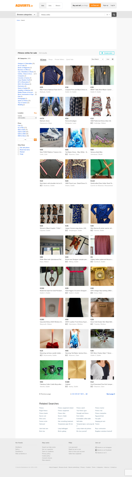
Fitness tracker (99, 408)
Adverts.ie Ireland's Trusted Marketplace (26, 5)
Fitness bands (43, 413)
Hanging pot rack (100, 421)
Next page (110, 394)
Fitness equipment (63, 410)
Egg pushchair (99, 416)
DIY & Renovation (23, 82)
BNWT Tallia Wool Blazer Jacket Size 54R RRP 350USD (109, 89)
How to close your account (77, 451)
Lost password (73, 447)
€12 (92, 382)
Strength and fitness (83, 413)
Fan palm (98, 418)
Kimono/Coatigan (71, 121)
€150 (42, 288)
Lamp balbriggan (63, 428)
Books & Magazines (24, 67)
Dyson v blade (62, 416)
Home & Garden (22, 88)
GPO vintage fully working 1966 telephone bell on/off (108, 290)
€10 (92, 118)
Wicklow (80, 324)
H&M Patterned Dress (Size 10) (101, 121)
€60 (92, 150)
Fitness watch (81, 408)
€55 (41, 150)
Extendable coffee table (84, 418)
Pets (19, 96)
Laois (74, 123)
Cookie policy (46, 456)
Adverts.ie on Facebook (104, 450)
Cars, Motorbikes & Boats (25, 72)
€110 (93, 181)
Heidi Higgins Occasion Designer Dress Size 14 (80, 290)
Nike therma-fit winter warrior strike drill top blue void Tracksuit (111, 228)
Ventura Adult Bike (96, 152)
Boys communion (100, 428)
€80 (41, 257)
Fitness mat (98, 410)
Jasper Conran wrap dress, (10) (75, 228)
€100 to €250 (22, 131)
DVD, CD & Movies (23, 84)
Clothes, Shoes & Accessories (26, 74)
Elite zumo (42, 418)
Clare (77, 154)
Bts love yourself (82, 431)
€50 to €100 (21, 129)
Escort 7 (60, 418)
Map (35, 113)
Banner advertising (74, 467)
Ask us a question (47, 449)
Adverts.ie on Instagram (104, 447)
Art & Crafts (21, 65)
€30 (66, 87)
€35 (92, 87)
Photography (21, 98)
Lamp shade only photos (84, 428)
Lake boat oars (43, 428)
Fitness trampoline (100, 413)
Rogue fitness (43, 410)
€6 (92, 257)
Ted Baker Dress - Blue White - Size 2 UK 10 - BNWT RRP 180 (85, 152)
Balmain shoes (45, 121)
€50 (66, 118)
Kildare (103, 123)
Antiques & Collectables (25, 63)
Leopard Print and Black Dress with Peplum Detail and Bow (84, 89)
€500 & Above (22, 136)
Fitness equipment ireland (65, 408)
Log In (113, 5)
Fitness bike (61, 413)
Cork (45, 154)
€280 (42, 319)
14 (86, 394)
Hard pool (42, 424)
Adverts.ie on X (102, 453)
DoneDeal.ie (19, 451)
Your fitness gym (82, 410)
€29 (66, 288)
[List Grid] (109, 59)
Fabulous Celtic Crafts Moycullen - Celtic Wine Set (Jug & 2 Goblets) (62, 384)
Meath (100, 154)
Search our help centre (49, 447)
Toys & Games (22, 102)
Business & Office (23, 69)
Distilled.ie (18, 447)
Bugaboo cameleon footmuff (103, 431)
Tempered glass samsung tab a (85, 425)
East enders (80, 416)
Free (19, 125)
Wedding (20, 104)
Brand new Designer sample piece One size (79, 259)
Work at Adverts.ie (21, 453)
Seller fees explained (75, 453)
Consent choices (47, 458)
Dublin (48, 92)
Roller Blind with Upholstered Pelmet (52, 259)
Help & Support (53, 467)
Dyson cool (42, 416)
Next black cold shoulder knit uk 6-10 (52, 183)
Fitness (41, 408)
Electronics (21, 86)
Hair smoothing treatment (65, 421)
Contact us (114, 467)
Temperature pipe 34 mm (65, 424)
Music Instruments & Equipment (26, 94)
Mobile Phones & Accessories (26, 92)
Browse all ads (63, 467)
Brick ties (42, 431)
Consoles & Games (23, 78)
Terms (93, 467)
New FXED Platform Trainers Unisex (52, 152)
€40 (92, 226)
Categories (100, 467)
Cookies (88, 467)
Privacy (83, 467)
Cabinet (67, 384)
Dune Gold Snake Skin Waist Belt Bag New (104, 322)
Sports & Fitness (23, 100)
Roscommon (109, 185)
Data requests (46, 460)
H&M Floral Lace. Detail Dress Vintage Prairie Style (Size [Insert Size (87, 183)
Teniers (97, 424)
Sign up (106, 5)
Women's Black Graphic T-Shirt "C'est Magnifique (56, 228)
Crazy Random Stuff (24, 80)
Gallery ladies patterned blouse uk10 (102, 259)
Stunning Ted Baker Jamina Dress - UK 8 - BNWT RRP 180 (84, 353)
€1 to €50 (20, 127)
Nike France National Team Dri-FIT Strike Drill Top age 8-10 (59, 89)
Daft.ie (17, 449)
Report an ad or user (75, 449)
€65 (66, 150)
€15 (41, 351)
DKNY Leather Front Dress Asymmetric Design (80, 322)
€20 (66, 181)
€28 (92, 319)
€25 (41, 87)
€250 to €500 (22, 134)
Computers (21, 76)
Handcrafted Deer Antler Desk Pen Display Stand (106, 183)
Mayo (50, 123)
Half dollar (79, 421)
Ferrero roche (43, 421)
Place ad (96, 5)
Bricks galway (62, 431)
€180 (67, 382)
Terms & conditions (48, 451)
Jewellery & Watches (24, 90)
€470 (42, 118)
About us (106, 467)
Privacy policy (46, 453)
